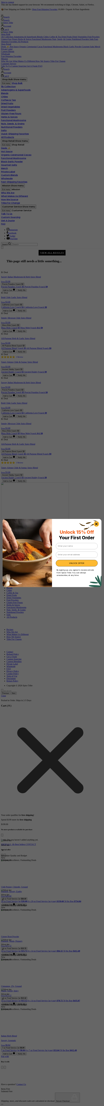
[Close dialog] (96, 523)
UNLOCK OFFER (76, 563)
